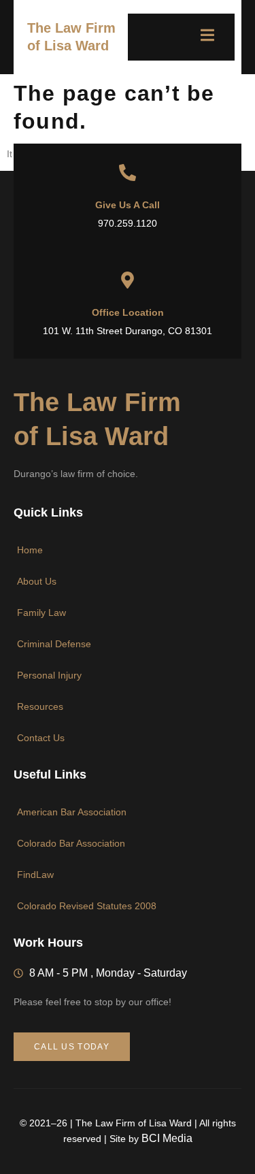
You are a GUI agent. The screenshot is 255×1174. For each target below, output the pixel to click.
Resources (40, 706)
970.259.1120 (127, 223)
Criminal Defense (54, 643)
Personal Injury (49, 675)
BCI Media (166, 1138)
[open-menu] (200, 37)
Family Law (41, 612)
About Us (36, 581)
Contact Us (41, 737)
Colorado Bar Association (71, 843)
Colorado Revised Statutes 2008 (86, 905)
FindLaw (35, 874)
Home (30, 549)
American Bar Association (71, 811)
